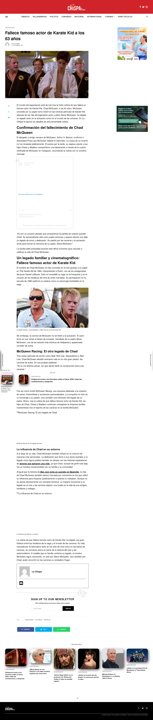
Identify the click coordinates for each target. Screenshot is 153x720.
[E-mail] (21, 583)
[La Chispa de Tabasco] (76, 7)
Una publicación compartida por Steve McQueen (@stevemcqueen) (45, 225)
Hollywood (38, 619)
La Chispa (17, 43)
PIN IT (53, 308)
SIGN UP (68, 608)
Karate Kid (47, 619)
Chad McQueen (29, 619)
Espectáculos (9, 27)
